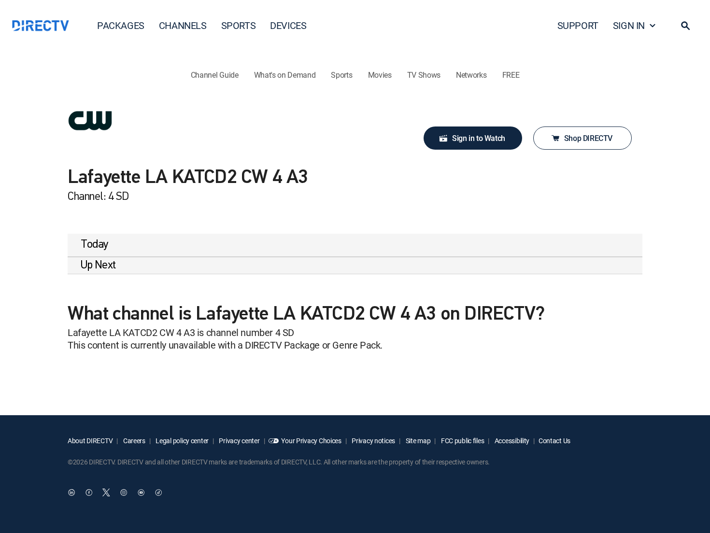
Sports (341, 75)
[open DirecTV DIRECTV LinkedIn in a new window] (71, 493)
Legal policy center (182, 440)
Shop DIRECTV (588, 138)
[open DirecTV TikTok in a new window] (158, 493)
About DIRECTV (90, 440)
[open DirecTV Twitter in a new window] (106, 493)
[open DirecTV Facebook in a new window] (89, 493)
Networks (471, 75)
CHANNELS (183, 25)
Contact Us (554, 440)
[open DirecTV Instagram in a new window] (124, 493)
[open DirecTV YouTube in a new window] (141, 493)
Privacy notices (373, 440)
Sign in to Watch (478, 138)
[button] (685, 25)
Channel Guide (215, 75)
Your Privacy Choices (311, 440)
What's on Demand (285, 75)
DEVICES (288, 25)
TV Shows (423, 75)
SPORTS (238, 25)
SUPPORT (577, 25)
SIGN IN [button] (629, 25)
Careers (133, 440)
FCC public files (462, 440)
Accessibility (511, 440)
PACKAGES (120, 25)
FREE (511, 75)
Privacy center (239, 440)
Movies (380, 75)
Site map (417, 440)
